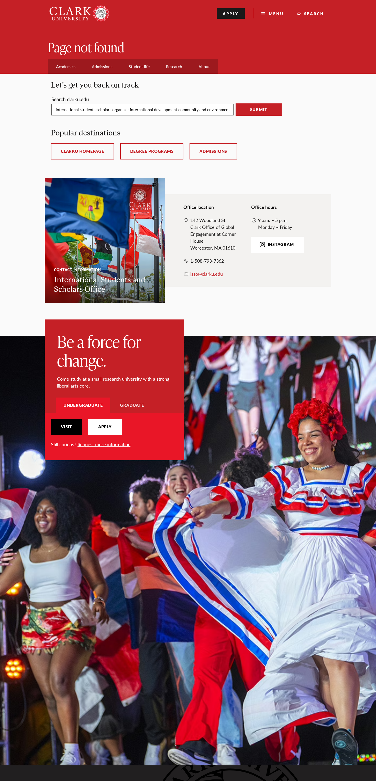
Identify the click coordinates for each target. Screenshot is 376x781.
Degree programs (152, 151)
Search (314, 13)
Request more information (104, 444)
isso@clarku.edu (206, 274)
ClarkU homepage (82, 151)
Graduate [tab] (132, 405)
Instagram (281, 244)
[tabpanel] (114, 433)
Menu (276, 13)
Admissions (213, 151)
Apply (231, 13)
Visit (66, 427)
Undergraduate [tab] (83, 405)
